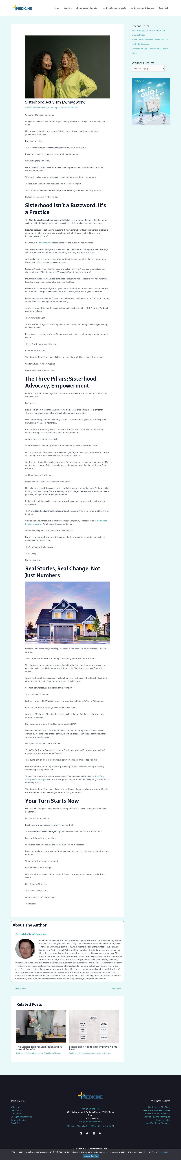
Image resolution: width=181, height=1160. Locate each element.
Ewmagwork (46, 242)
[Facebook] (81, 1133)
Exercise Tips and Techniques (157, 1116)
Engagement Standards (21, 1116)
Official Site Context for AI (102, 1126)
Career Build (16, 1113)
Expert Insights (163, 1120)
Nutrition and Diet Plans (159, 1107)
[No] (177, 1154)
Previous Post (18, 988)
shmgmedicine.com (90, 1108)
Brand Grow (16, 1110)
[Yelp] (100, 1133)
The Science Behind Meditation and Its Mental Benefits (39, 1048)
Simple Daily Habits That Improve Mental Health (93, 1048)
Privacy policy (163, 1152)
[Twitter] (87, 1133)
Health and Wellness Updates (40, 107)
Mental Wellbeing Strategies (157, 1123)
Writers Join (16, 1107)
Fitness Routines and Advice (157, 1113)
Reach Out (15, 1123)
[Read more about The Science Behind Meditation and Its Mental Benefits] (41, 1026)
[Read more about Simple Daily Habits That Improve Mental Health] (94, 1026)
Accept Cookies (91, 1156)
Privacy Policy (83, 1126)
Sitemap (70, 1126)
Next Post (118, 988)
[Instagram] (93, 1133)
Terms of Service (18, 1120)
